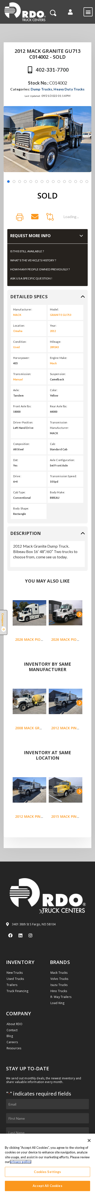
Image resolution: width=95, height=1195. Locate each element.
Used (16, 347)
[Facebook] (10, 935)
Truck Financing (17, 991)
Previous (16, 614)
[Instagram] (30, 935)
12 (70, 181)
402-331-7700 (52, 70)
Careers (12, 1042)
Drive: (17, 476)
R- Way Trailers (60, 997)
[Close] (89, 1140)
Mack (53, 363)
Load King (57, 1003)
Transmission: (22, 374)
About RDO (14, 1024)
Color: (54, 390)
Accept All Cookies (47, 1186)
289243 (54, 347)
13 (75, 181)
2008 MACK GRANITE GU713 (38, 728)
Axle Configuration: (62, 460)
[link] (20, 217)
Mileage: (55, 341)
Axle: (16, 390)
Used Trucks (15, 979)
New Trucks (15, 973)
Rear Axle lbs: (58, 406)
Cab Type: (19, 492)
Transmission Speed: (63, 476)
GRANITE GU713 (60, 314)
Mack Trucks (58, 973)
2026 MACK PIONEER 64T (36, 639)
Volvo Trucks (59, 979)
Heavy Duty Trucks (69, 89)
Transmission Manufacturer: (59, 425)
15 (87, 181)
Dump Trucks (41, 89)
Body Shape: (21, 508)
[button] (70, 11)
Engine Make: (58, 357)
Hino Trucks (58, 991)
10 (58, 181)
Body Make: (57, 492)
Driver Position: (23, 422)
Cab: (53, 443)
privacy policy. (20, 1162)
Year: (53, 325)
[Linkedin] (20, 935)
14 (81, 181)
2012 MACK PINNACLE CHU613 (40, 816)
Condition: (20, 341)
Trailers (12, 985)
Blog (10, 1036)
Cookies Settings (47, 1172)
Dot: (15, 460)
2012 (53, 330)
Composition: (21, 443)
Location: (19, 325)
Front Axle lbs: (22, 406)
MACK (17, 314)
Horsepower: (21, 357)
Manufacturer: (22, 309)
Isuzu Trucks (58, 985)
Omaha (18, 330)
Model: (54, 309)
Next (79, 614)
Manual (18, 379)
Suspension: (58, 374)
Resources (14, 1048)
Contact (12, 1030)
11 (64, 181)
